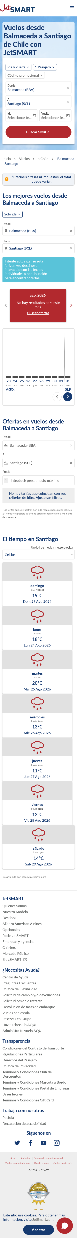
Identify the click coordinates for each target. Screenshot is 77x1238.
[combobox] (39, 231)
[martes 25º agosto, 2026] (21, 377)
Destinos (9, 918)
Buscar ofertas (38, 313)
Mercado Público (15, 953)
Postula (8, 1117)
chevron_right (71, 305)
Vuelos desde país (62, 1162)
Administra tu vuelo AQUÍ (22, 1031)
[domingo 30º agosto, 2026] (54, 377)
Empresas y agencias (18, 941)
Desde (11, 85)
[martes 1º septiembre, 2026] (67, 377)
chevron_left (5, 305)
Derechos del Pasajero (19, 1060)
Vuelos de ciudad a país (17, 1162)
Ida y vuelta (16, 67)
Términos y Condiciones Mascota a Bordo (34, 1082)
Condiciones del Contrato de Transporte (33, 1048)
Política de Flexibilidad (19, 989)
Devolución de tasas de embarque (28, 1007)
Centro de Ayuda (15, 977)
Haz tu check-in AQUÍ (19, 1025)
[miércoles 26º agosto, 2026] (28, 377)
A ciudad (26, 1158)
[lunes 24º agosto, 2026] (15, 377)
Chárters (9, 947)
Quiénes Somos (14, 906)
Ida (9, 113)
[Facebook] (30, 1143)
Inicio (6, 158)
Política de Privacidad (19, 1066)
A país (13, 1158)
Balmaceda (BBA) (20, 90)
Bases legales (12, 1094)
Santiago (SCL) (18, 104)
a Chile (43, 158)
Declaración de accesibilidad (24, 1123)
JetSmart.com (42, 1219)
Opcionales (11, 929)
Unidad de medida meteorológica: (52, 547)
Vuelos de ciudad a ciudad (48, 1158)
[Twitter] (17, 1143)
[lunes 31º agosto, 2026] (61, 377)
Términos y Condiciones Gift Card (28, 1100)
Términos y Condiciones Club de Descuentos (27, 1074)
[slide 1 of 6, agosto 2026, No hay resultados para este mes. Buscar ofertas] (38, 305)
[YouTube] (43, 1143)
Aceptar (38, 1229)
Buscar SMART (38, 132)
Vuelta (45, 113)
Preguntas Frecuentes (19, 983)
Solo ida (10, 214)
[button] (45, 67)
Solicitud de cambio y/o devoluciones (31, 995)
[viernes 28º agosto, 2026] (41, 377)
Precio (6, 471)
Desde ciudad (41, 1162)
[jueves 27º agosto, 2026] (35, 377)
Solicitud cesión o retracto (22, 1001)
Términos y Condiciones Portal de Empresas (35, 1088)
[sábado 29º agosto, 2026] (48, 377)
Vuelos (24, 158)
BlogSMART (14, 959)
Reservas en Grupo (16, 1019)
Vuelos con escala (16, 1013)
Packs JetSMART (15, 935)
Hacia (6, 241)
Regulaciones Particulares (22, 1054)
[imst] (57, 1143)
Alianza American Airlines (21, 924)
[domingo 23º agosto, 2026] (8, 377)
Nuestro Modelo (15, 912)
